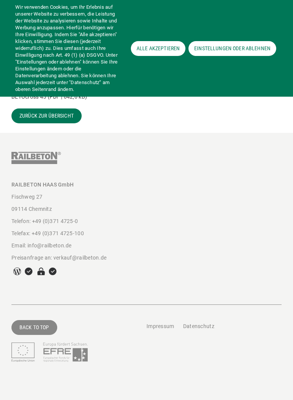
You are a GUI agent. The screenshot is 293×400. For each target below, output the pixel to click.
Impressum (160, 326)
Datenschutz (198, 326)
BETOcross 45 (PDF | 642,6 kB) (49, 97)
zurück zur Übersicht (46, 116)
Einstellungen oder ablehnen (232, 48)
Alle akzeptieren (158, 48)
